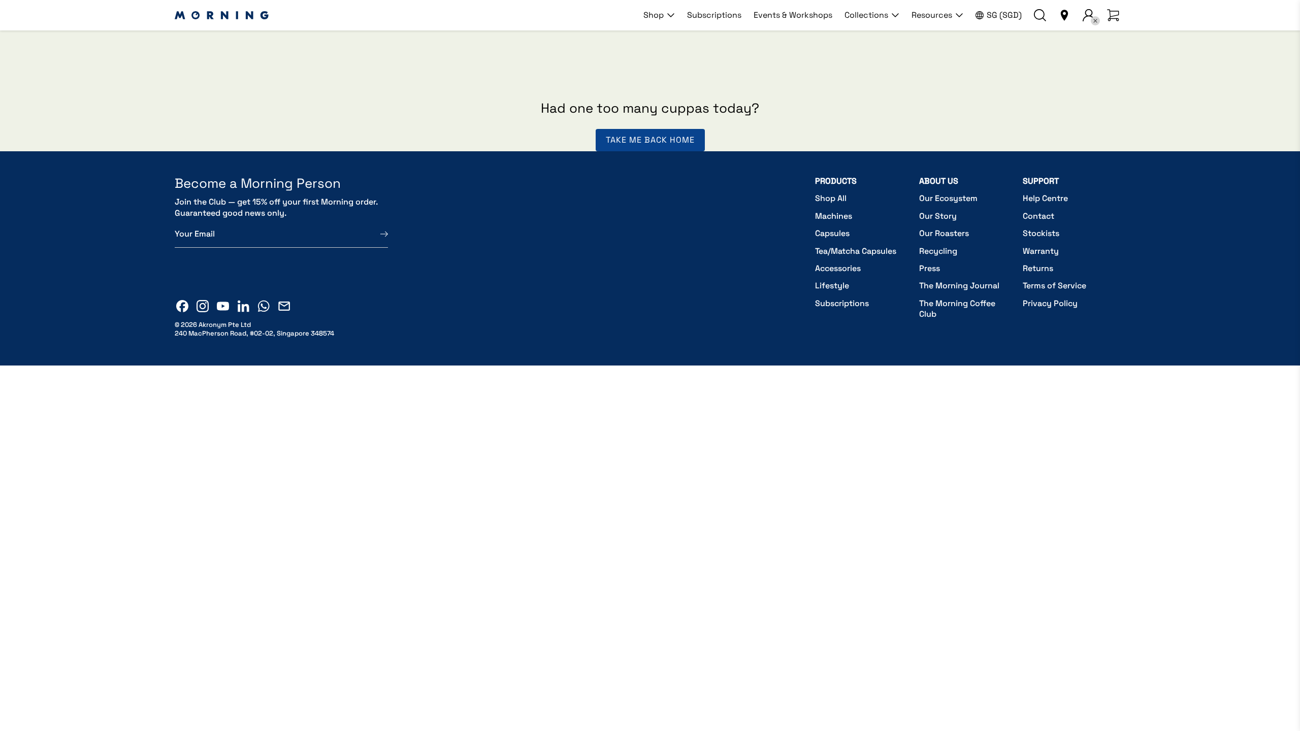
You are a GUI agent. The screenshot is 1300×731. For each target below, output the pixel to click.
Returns (1038, 268)
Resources (932, 15)
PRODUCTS (836, 181)
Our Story (938, 216)
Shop (653, 15)
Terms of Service (1054, 285)
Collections (866, 15)
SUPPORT (1041, 181)
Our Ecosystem (948, 198)
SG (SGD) (1004, 15)
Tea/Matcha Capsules (855, 251)
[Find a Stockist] (1064, 15)
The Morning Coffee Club (957, 309)
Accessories (838, 268)
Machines (833, 216)
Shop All (831, 198)
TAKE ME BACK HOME (650, 140)
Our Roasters (944, 233)
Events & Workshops (793, 15)
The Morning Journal (959, 285)
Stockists (1041, 233)
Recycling (938, 251)
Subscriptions (714, 15)
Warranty (1041, 251)
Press (929, 268)
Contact (1038, 216)
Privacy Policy (1050, 303)
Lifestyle (832, 285)
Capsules (832, 233)
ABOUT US (938, 181)
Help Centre (1045, 198)
